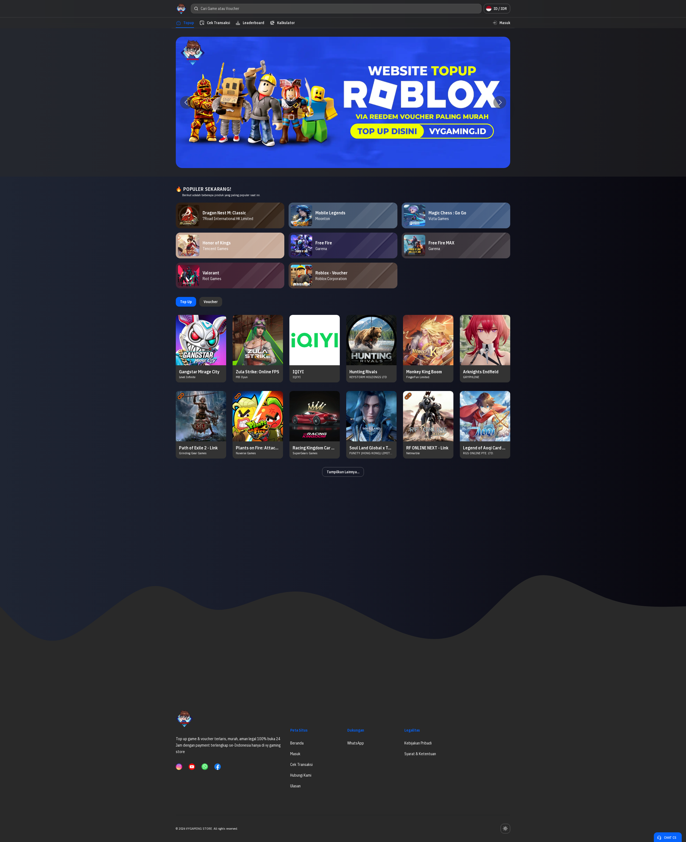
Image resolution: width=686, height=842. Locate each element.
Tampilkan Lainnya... (343, 472)
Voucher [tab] (211, 301)
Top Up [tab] (186, 301)
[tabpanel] (343, 396)
